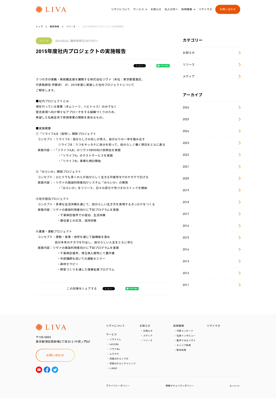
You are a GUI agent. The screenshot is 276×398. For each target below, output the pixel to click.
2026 (186, 107)
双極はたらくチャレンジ (123, 363)
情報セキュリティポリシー (180, 385)
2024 (186, 131)
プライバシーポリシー (118, 385)
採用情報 (186, 9)
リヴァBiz (115, 349)
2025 (186, 119)
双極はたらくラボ (119, 358)
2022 (186, 155)
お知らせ (156, 9)
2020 (186, 178)
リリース (189, 65)
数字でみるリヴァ (186, 340)
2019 (186, 190)
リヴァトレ (116, 339)
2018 (186, 202)
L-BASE (113, 368)
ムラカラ (114, 353)
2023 (186, 143)
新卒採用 (181, 350)
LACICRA (114, 344)
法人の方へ (171, 9)
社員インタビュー (186, 335)
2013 (186, 261)
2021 (186, 167)
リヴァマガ (205, 9)
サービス (138, 9)
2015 (186, 238)
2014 (186, 249)
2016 (186, 226)
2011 (186, 285)
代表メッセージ (185, 330)
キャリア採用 (184, 345)
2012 (186, 273)
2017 (186, 214)
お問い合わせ (228, 9)
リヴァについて (120, 9)
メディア (189, 76)
